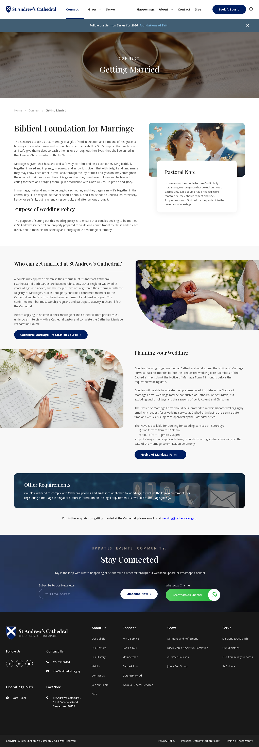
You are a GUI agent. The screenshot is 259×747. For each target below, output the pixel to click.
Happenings (146, 9)
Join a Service (131, 638)
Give (197, 9)
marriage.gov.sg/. (159, 498)
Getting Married (132, 675)
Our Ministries (231, 648)
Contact (184, 9)
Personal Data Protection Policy (200, 741)
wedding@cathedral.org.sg (222, 408)
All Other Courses (178, 657)
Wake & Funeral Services (138, 685)
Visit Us (96, 666)
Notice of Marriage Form (159, 454)
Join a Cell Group (177, 666)
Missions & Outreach (235, 638)
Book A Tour (227, 9)
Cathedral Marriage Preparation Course (49, 335)
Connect (34, 110)
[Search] (251, 9)
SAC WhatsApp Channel (187, 595)
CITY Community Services (237, 657)
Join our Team (100, 685)
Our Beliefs (98, 638)
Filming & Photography (239, 741)
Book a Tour (130, 648)
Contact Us (98, 675)
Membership (130, 657)
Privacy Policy (166, 741)
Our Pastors (99, 648)
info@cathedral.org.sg (66, 671)
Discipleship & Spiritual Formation (187, 648)
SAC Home (228, 666)
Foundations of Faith (154, 25)
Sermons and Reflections (182, 638)
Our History (99, 657)
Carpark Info (130, 666)
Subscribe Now (137, 594)
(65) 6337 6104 (61, 662)
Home (18, 110)
